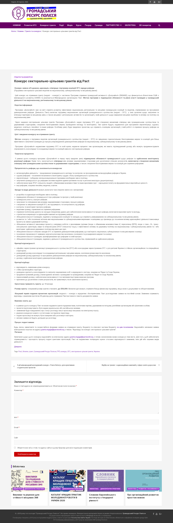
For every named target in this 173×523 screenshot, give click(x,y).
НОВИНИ (17, 25)
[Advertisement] (86, 50)
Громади (99, 25)
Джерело (18, 347)
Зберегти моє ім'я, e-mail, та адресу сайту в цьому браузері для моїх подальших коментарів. (54, 448)
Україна (97, 351)
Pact (20, 351)
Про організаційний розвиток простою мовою (143, 496)
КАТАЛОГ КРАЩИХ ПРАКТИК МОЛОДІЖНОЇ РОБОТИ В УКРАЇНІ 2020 (66, 497)
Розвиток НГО (30, 25)
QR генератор (145, 25)
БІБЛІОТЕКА (130, 25)
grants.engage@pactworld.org (52, 330)
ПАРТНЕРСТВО (112, 25)
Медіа (69, 25)
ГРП (58, 351)
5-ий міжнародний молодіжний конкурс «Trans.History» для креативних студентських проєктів (45, 366)
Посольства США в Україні (80, 518)
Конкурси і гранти (48, 25)
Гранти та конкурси (23, 77)
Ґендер (88, 25)
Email (17, 427)
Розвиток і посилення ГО (149, 489)
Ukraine (25, 351)
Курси (78, 25)
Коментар (18, 390)
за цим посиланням (125, 327)
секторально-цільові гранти (82, 351)
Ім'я (16, 417)
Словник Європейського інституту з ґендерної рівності (102, 497)
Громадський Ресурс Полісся (45, 351)
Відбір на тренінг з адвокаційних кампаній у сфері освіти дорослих (129, 365)
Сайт (16, 438)
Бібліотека (18, 489)
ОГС (68, 351)
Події (61, 25)
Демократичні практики (34, 489)
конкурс (64, 351)
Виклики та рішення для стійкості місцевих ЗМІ (26, 496)
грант (31, 351)
